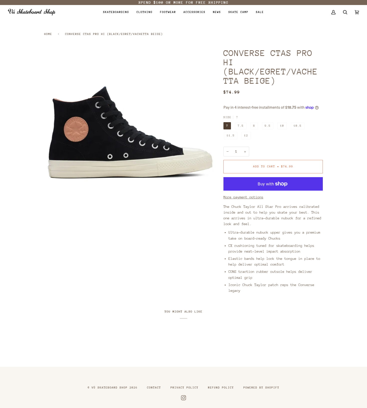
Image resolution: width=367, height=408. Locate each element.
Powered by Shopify (261, 387)
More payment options (243, 197)
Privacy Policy (184, 387)
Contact (154, 387)
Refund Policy (221, 387)
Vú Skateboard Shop (110, 387)
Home (48, 34)
